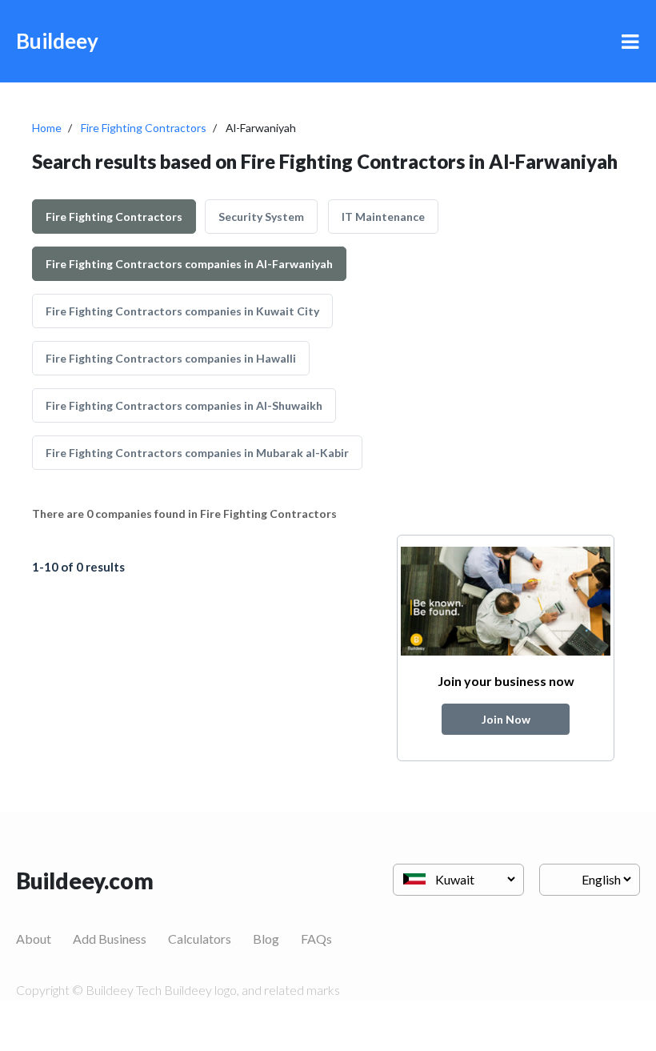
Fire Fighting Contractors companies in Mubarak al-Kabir (197, 452)
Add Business (109, 938)
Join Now (506, 719)
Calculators (199, 938)
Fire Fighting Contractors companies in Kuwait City (182, 311)
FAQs (316, 938)
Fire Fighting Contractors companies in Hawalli (171, 358)
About (33, 938)
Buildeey (57, 41)
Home (47, 127)
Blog (266, 938)
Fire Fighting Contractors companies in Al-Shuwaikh (184, 405)
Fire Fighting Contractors (143, 127)
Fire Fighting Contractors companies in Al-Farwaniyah (189, 264)
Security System (261, 216)
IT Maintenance (383, 216)
